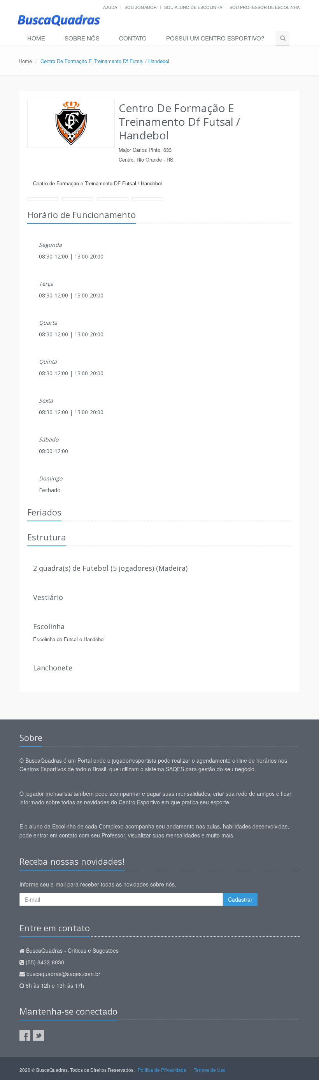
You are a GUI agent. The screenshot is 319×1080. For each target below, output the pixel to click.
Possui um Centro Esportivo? (215, 38)
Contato (133, 38)
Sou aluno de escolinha (193, 7)
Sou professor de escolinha (265, 7)
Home (36, 38)
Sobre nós (82, 38)
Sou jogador (140, 7)
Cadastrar (240, 899)
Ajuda (110, 7)
